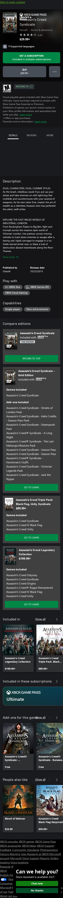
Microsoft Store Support (24, 858)
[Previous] (49, 619)
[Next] (56, 619)
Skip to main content (12, 2)
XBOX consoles (9, 841)
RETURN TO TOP (31, 358)
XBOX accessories (10, 845)
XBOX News (29, 845)
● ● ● (54, 72)
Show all (40, 619)
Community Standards (25, 850)
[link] (18, 648)
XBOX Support (45, 845)
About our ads (8, 896)
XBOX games (26, 841)
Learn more (26, 114)
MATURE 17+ (22, 86)
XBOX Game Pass (45, 841)
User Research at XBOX (35, 854)
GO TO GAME (31, 487)
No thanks (37, 890)
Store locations (19, 862)
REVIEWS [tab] (31, 135)
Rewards (5, 866)
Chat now (37, 883)
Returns (45, 858)
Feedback (5, 850)
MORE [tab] (50, 135)
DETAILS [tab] (13, 135)
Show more (9, 257)
